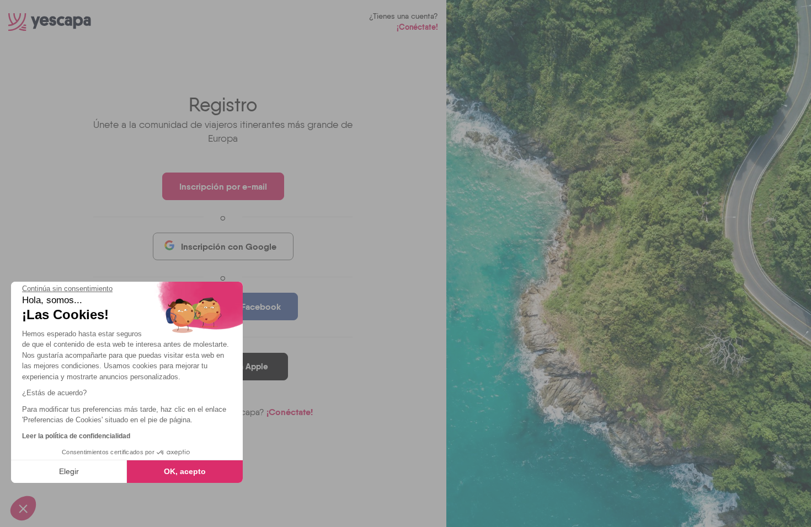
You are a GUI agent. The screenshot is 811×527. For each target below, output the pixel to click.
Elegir (69, 471)
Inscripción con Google (228, 246)
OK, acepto (185, 471)
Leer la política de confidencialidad (76, 436)
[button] (23, 508)
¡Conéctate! (417, 27)
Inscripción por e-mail (223, 186)
